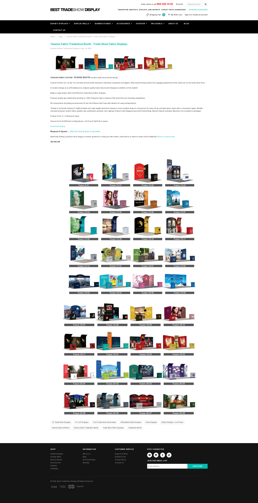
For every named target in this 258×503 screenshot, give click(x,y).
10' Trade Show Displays (61, 422)
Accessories (123, 24)
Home (52, 37)
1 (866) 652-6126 (75, 132)
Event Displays (151, 422)
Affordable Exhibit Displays (131, 422)
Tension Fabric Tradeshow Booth (86, 428)
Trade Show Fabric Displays (113, 428)
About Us (173, 24)
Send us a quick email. (166, 137)
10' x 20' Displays (81, 422)
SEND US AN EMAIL (92, 132)
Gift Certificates (89, 460)
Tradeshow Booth (134, 428)
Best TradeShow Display (67, 481)
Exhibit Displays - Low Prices (172, 422)
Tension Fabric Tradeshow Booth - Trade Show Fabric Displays (91, 37)
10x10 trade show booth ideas (104, 422)
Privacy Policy (120, 460)
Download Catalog (57, 126)
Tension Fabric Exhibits (60, 428)
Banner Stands (103, 24)
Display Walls (81, 24)
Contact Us (59, 30)
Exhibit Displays (59, 24)
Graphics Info (120, 457)
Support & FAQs (121, 454)
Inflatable (157, 24)
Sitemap (86, 463)
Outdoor (140, 24)
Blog (186, 24)
